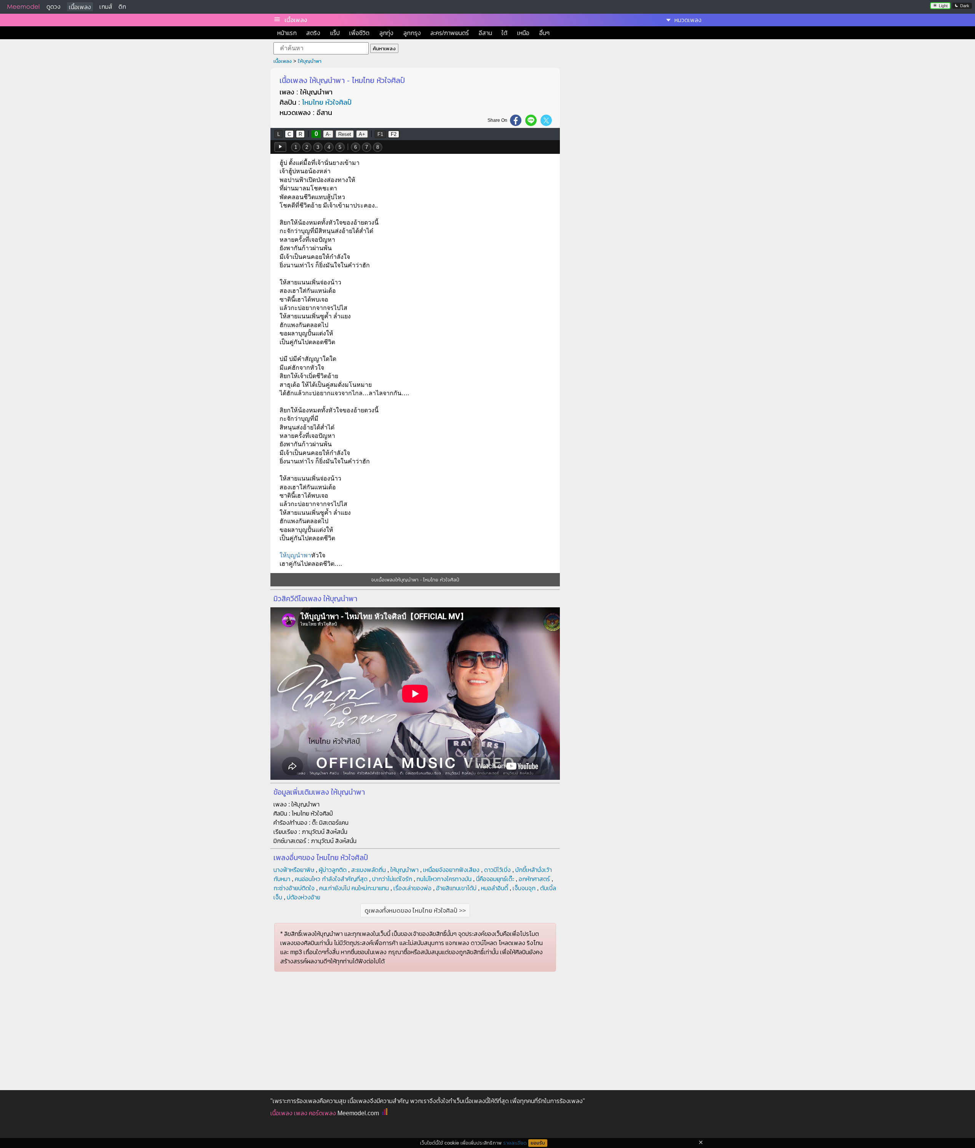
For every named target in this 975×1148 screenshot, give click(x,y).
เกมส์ (105, 6)
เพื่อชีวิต (359, 33)
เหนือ (523, 33)
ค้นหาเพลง (384, 48)
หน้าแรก (287, 33)
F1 (380, 134)
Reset (344, 134)
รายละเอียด (515, 1143)
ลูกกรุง (412, 33)
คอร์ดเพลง (322, 1113)
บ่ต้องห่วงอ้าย (303, 897)
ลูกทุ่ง (386, 33)
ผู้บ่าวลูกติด (333, 870)
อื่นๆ (544, 33)
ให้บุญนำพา (309, 61)
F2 (393, 134)
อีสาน (485, 33)
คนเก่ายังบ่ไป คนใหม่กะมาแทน (354, 888)
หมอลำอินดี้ (494, 888)
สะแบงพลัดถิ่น (368, 870)
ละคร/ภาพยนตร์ (449, 33)
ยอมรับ (538, 1143)
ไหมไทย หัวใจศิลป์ (327, 102)
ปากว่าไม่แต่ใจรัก (392, 879)
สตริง (313, 33)
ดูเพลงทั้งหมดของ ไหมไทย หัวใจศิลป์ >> (415, 910)
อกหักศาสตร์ (534, 879)
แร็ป (335, 33)
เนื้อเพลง (80, 7)
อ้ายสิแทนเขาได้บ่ (456, 888)
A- (328, 134)
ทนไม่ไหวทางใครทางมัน (444, 879)
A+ (362, 134)
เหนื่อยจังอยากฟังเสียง (451, 870)
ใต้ (504, 33)
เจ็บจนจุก (524, 888)
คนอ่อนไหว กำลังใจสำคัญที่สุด (331, 879)
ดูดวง (53, 6)
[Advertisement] (635, 124)
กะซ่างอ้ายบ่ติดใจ (294, 888)
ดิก (122, 6)
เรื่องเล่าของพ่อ (412, 888)
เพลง (300, 1113)
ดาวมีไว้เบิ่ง (497, 870)
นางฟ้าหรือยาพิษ (293, 870)
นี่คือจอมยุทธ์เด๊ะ (495, 879)
